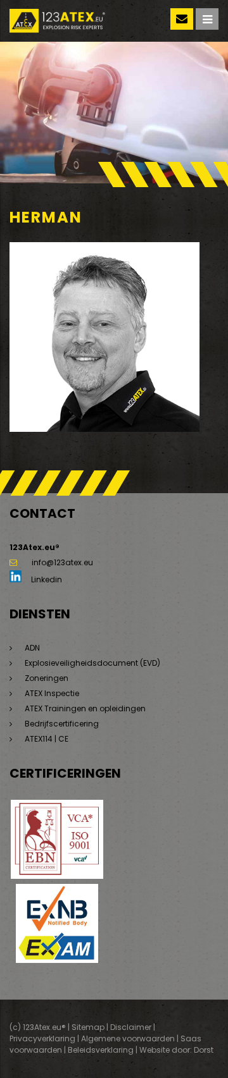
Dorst (203, 1049)
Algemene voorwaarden (128, 1038)
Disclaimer (130, 1027)
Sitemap (88, 1027)
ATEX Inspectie (52, 693)
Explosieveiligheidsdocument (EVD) (92, 663)
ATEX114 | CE (46, 738)
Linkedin (45, 579)
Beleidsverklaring (101, 1049)
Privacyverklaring (42, 1038)
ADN (32, 647)
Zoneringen (46, 678)
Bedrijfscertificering (62, 723)
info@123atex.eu (62, 562)
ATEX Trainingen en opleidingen (85, 708)
